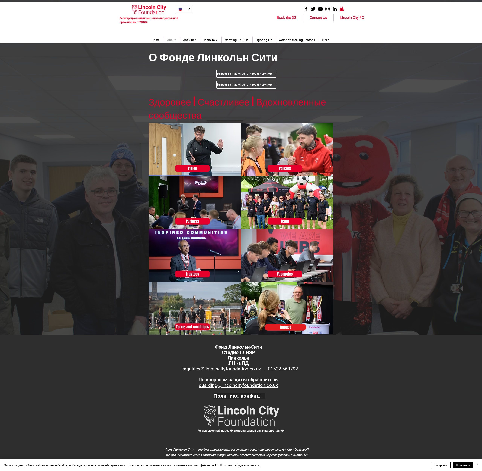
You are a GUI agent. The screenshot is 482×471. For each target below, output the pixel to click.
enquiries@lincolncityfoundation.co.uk (221, 369)
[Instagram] (327, 9)
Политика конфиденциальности (239, 465)
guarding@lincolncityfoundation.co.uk (238, 385)
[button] (341, 8)
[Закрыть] (477, 465)
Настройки (440, 465)
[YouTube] (320, 9)
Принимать (463, 465)
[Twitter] (313, 9)
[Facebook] (306, 9)
